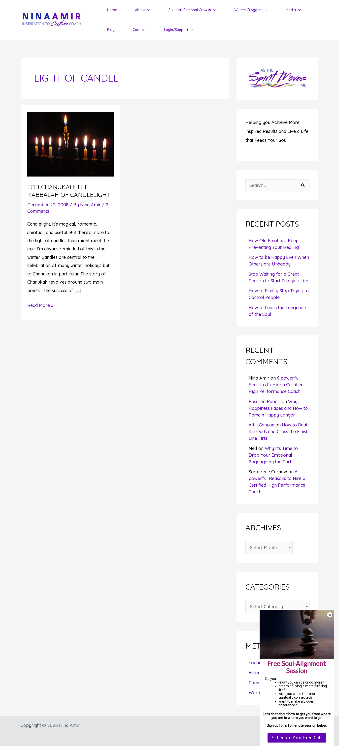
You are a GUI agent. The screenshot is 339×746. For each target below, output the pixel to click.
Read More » (40, 305)
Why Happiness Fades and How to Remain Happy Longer (278, 408)
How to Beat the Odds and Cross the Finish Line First (278, 431)
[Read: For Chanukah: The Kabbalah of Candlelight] (70, 144)
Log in (255, 662)
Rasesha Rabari (264, 401)
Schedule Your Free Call (297, 737)
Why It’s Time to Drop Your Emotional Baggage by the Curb (273, 455)
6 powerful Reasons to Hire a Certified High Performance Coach (276, 384)
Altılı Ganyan (261, 425)
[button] (147, 10)
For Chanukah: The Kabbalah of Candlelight (68, 190)
